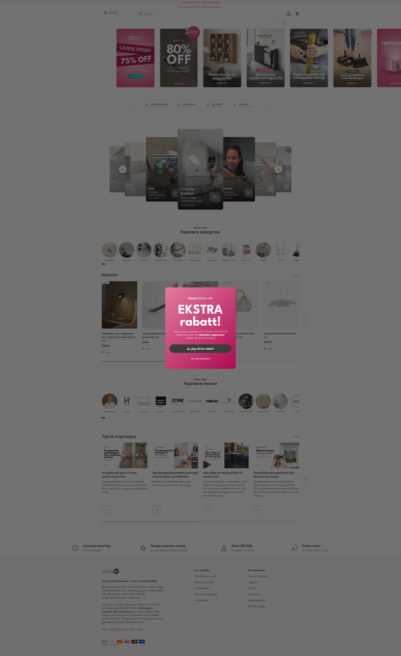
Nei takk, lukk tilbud (200, 358)
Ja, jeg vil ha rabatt (200, 348)
